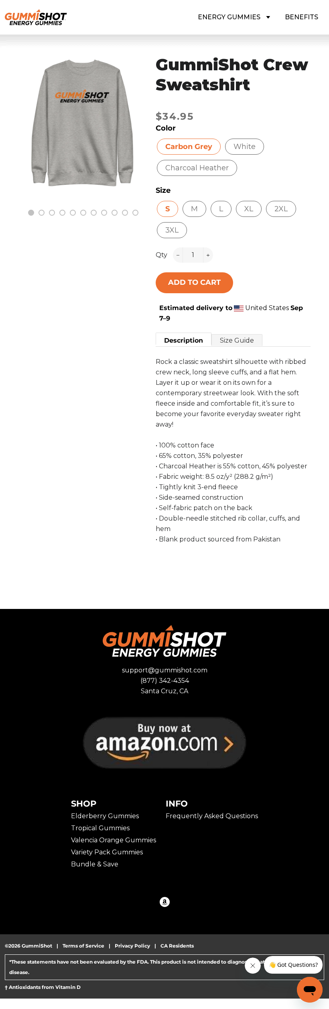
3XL (172, 230)
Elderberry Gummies (105, 816)
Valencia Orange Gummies (113, 840)
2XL (281, 208)
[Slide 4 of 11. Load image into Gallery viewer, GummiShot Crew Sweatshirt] (61, 212)
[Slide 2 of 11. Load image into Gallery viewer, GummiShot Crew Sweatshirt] (41, 212)
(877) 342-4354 (164, 680)
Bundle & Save (94, 864)
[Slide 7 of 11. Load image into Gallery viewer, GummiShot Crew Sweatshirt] (93, 212)
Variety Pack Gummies (107, 852)
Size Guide (237, 340)
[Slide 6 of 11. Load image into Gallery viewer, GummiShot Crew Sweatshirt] (82, 212)
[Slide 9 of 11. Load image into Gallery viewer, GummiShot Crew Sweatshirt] (114, 212)
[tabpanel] (82, 123)
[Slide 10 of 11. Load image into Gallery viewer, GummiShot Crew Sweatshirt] (124, 212)
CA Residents (177, 946)
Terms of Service (83, 946)
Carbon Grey (188, 146)
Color (166, 128)
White (245, 146)
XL (248, 208)
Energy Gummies (230, 17)
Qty (161, 255)
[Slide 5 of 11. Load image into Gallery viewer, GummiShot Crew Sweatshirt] (72, 212)
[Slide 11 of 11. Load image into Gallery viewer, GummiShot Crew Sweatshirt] (134, 212)
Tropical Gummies (100, 828)
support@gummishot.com (164, 670)
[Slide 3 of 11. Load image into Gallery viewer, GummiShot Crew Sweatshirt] (51, 212)
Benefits (301, 17)
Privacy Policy (132, 946)
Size (163, 190)
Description (183, 340)
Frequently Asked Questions (212, 816)
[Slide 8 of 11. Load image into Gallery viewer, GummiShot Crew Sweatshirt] (103, 212)
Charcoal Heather (197, 167)
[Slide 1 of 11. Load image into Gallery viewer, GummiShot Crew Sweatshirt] (30, 212)
